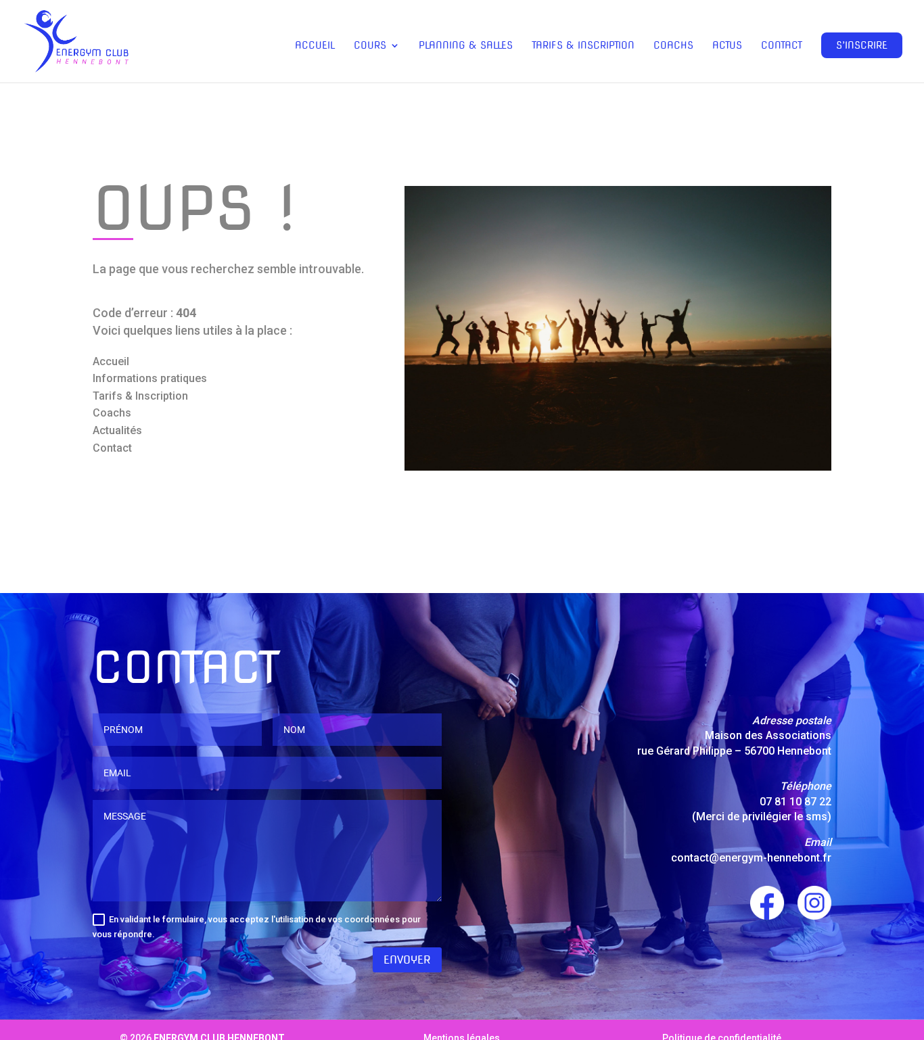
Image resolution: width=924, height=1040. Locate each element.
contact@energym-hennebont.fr (751, 857)
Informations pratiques (150, 378)
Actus (727, 46)
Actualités (117, 430)
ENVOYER (407, 959)
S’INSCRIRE (861, 45)
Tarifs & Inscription (583, 46)
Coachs (673, 46)
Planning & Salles (466, 46)
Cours (370, 46)
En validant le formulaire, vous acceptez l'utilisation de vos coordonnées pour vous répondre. (257, 926)
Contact (781, 46)
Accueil (315, 46)
